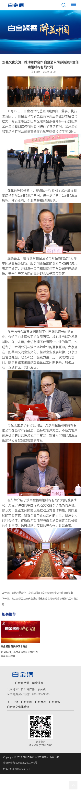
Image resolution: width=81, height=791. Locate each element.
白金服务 (54, 702)
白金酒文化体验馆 (18, 706)
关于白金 (12, 702)
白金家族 (40, 702)
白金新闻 (26, 702)
